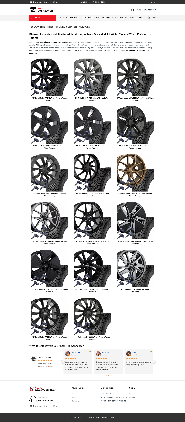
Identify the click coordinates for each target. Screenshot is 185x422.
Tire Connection (44, 357)
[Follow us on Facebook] (151, 3)
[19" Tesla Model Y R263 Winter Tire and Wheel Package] (92, 316)
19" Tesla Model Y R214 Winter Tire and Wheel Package (49, 338)
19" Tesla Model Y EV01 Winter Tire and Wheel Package (92, 290)
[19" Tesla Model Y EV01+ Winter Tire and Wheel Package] (135, 220)
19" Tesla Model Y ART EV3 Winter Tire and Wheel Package (49, 147)
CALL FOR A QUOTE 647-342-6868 (92, 2)
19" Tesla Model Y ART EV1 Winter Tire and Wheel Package (135, 147)
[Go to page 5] (111, 375)
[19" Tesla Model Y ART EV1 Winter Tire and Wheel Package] (135, 125)
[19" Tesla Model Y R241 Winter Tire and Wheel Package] (49, 77)
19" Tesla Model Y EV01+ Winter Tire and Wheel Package (135, 242)
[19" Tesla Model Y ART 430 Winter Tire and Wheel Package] (92, 173)
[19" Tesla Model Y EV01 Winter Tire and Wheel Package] (92, 268)
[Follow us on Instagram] (155, 3)
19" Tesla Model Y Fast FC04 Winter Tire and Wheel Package (135, 195)
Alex (73, 352)
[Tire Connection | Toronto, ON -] (41, 9)
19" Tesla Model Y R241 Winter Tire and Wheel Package (49, 99)
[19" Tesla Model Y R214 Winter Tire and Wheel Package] (49, 316)
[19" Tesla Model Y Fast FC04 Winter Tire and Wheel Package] (135, 173)
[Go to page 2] (106, 375)
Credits (111, 417)
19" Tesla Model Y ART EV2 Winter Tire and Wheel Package (92, 147)
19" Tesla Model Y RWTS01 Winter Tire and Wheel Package (135, 99)
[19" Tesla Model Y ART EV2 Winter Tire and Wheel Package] (92, 125)
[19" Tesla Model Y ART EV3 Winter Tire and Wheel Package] (49, 125)
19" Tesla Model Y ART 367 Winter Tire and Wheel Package (49, 195)
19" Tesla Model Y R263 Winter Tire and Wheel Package (92, 338)
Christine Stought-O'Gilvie (111, 352)
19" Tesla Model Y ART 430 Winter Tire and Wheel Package (92, 195)
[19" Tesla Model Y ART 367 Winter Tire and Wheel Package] (49, 173)
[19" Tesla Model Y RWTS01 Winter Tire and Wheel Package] (135, 77)
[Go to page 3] (108, 375)
